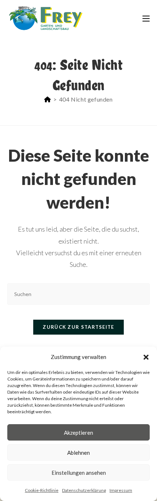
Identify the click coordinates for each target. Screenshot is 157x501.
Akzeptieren (78, 432)
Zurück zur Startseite (78, 327)
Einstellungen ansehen (78, 472)
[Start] (47, 99)
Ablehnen (78, 452)
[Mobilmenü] (146, 18)
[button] (146, 357)
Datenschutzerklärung (84, 490)
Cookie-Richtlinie (41, 490)
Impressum (121, 490)
